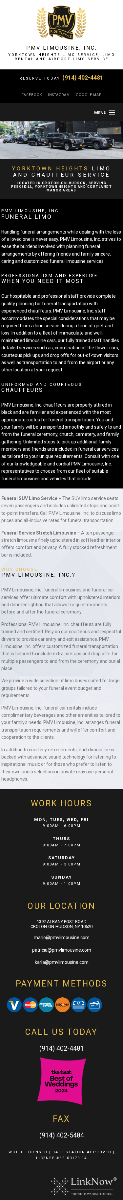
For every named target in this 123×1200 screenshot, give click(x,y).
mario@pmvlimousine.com (62, 937)
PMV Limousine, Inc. (61, 48)
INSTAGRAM (59, 95)
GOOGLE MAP (88, 95)
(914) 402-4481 (82, 77)
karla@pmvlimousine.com (62, 962)
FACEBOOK (32, 95)
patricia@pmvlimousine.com (61, 950)
